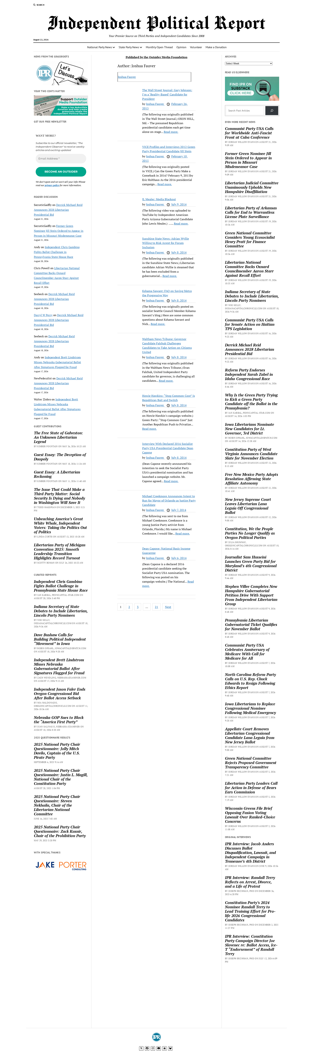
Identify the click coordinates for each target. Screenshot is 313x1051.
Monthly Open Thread (159, 47)
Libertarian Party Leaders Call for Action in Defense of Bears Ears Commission (251, 787)
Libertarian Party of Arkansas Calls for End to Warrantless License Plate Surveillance (251, 212)
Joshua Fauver (127, 77)
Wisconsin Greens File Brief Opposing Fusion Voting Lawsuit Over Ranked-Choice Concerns (250, 815)
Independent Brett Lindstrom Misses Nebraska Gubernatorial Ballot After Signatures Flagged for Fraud (57, 362)
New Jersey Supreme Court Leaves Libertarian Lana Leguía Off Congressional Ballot (248, 506)
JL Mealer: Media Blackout (159, 199)
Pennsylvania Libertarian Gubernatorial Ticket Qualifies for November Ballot (251, 624)
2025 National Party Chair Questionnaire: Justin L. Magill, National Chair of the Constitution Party (60, 777)
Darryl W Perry (43, 315)
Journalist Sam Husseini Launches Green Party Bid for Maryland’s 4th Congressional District (251, 563)
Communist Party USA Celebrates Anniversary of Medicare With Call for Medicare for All (247, 651)
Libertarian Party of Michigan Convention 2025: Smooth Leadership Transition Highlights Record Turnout (59, 551)
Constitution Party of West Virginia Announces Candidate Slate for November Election (251, 453)
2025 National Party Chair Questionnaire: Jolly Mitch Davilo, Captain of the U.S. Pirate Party (57, 751)
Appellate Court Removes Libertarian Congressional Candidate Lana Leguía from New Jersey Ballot (249, 735)
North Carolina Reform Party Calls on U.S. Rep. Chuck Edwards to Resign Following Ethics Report (250, 681)
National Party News (99, 47)
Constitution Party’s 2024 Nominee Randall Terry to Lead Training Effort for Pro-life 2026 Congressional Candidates (250, 911)
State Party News (129, 47)
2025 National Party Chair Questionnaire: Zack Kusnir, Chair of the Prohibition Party (60, 831)
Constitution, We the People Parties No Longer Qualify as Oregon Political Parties (250, 533)
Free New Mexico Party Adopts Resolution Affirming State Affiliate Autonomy (251, 478)
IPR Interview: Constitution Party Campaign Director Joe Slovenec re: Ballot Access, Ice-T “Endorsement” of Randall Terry (251, 945)
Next (168, 607)
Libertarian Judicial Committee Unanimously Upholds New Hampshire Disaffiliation (251, 187)
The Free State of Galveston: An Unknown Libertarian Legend (58, 437)
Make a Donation (216, 47)
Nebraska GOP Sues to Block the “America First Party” (59, 719)
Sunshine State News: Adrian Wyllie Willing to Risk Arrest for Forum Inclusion (165, 243)
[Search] (271, 110)
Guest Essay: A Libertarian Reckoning (57, 474)
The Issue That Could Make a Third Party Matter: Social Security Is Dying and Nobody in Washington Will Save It (59, 496)
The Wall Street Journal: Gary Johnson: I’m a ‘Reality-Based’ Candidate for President (167, 94)
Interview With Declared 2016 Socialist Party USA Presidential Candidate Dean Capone (167, 448)
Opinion (181, 47)
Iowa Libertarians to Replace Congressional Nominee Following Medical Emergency (250, 708)
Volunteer (196, 47)
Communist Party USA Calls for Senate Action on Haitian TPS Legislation (249, 324)
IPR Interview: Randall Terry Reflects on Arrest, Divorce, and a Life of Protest (250, 881)
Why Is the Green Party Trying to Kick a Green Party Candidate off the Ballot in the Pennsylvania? (251, 401)
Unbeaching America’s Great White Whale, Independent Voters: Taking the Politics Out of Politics (60, 525)
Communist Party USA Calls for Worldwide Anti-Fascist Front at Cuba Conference (249, 132)
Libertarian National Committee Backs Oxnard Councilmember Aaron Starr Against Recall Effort (249, 269)
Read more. (171, 132)
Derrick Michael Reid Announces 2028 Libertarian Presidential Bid (58, 209)
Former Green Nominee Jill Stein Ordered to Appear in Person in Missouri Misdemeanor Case (58, 230)
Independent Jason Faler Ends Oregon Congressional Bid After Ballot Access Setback (59, 693)
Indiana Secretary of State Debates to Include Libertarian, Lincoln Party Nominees (60, 610)
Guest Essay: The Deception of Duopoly (60, 456)
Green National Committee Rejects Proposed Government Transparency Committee (250, 762)
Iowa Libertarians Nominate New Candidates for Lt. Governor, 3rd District (249, 428)
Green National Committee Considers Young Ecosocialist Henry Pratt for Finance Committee (250, 239)
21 (156, 607)
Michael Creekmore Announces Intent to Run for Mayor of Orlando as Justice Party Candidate (169, 500)
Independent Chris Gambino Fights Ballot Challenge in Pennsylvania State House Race (57, 252)
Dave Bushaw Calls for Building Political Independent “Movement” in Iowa (60, 639)
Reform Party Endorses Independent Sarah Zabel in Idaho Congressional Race (249, 374)
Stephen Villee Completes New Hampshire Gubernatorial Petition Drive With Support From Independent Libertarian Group (251, 595)
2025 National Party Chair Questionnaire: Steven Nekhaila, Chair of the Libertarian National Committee (57, 805)
